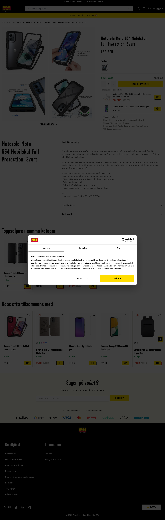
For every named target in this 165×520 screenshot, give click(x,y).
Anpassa (81, 278)
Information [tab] (82, 248)
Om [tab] (118, 248)
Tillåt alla (117, 278)
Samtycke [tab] (46, 248)
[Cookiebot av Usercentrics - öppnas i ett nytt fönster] (123, 240)
